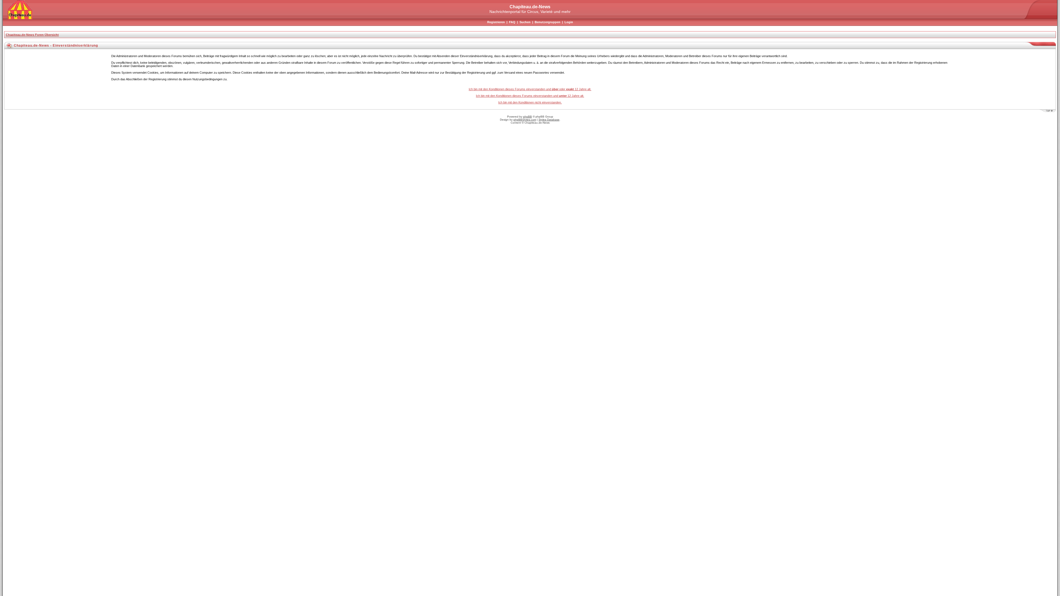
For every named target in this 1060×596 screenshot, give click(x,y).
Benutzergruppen (547, 22)
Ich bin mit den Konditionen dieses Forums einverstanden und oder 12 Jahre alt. (530, 89)
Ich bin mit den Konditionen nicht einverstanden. (530, 102)
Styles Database (549, 119)
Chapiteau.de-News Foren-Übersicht (32, 34)
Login (569, 22)
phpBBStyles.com (524, 119)
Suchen (525, 22)
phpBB (527, 116)
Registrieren (496, 22)
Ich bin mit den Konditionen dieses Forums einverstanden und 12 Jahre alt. (530, 95)
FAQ (512, 22)
